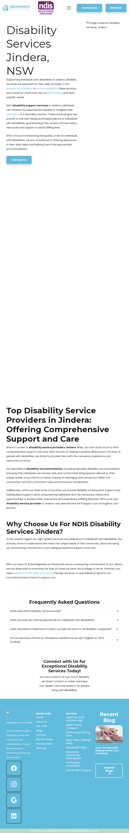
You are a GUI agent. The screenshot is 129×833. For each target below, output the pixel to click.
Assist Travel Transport (73, 726)
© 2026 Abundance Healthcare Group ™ (50, 830)
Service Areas (44, 739)
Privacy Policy (44, 744)
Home (39, 717)
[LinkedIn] (13, 816)
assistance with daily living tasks (33, 573)
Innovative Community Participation (74, 755)
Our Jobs (41, 726)
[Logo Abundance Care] (17, 8)
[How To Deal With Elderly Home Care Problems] (109, 734)
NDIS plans (12, 114)
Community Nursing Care (78, 734)
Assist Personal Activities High (75, 718)
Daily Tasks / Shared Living (78, 741)
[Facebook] (13, 768)
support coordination (19, 88)
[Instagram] (13, 784)
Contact (41, 735)
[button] (69, 8)
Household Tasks (76, 747)
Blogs (39, 730)
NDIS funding (54, 93)
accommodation (46, 88)
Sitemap (41, 748)
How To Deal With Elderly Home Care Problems (107, 750)
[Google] (13, 800)
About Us (41, 721)
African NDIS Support (79, 770)
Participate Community (73, 764)
